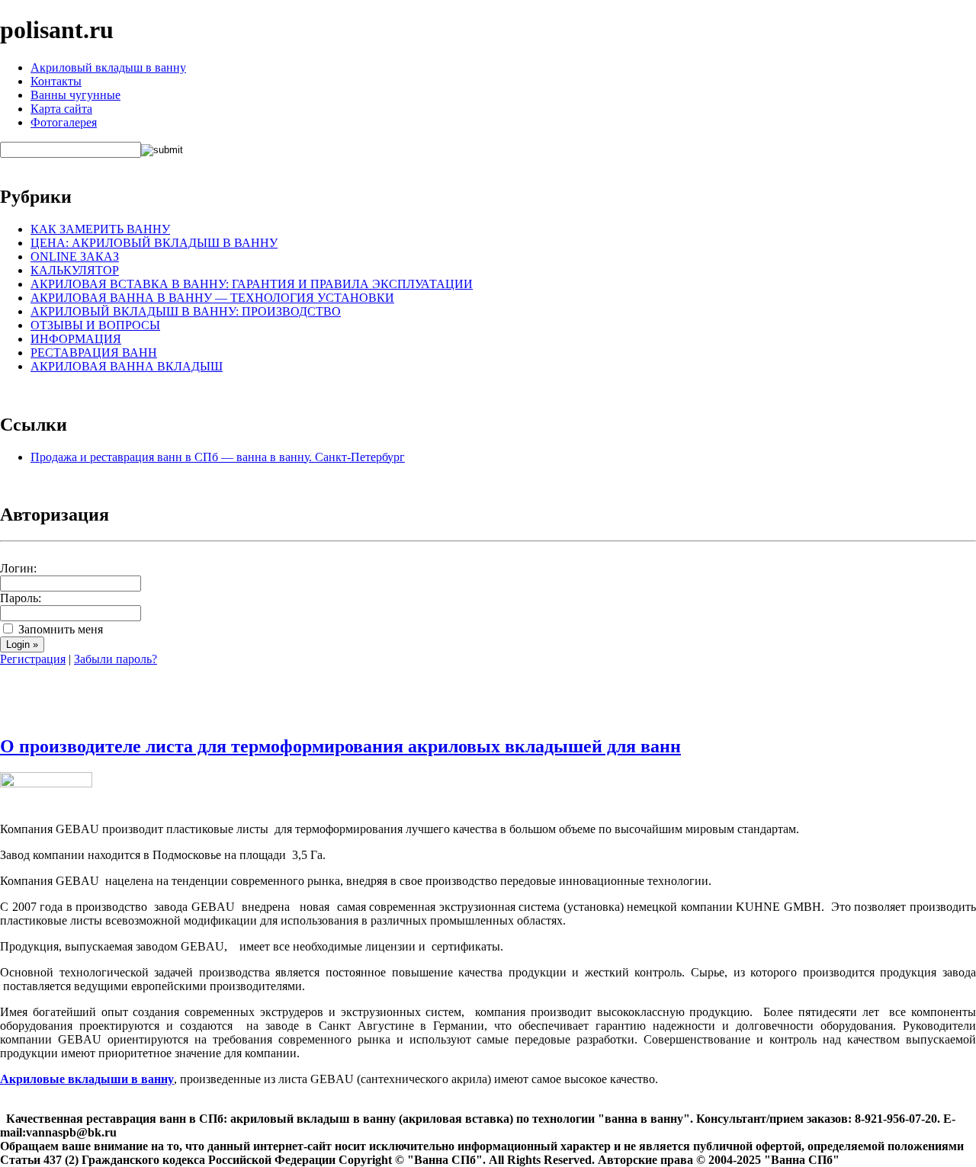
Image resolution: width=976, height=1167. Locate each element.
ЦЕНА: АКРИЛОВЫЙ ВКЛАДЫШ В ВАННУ (154, 242)
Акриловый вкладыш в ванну (108, 67)
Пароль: (20, 598)
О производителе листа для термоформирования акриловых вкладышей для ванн (340, 746)
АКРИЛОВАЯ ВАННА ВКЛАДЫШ (126, 366)
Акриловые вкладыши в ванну (87, 1078)
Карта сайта (61, 108)
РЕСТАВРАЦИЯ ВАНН (93, 352)
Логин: (18, 568)
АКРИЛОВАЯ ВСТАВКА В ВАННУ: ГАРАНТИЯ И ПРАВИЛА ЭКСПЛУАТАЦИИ (251, 283)
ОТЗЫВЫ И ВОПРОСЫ (95, 325)
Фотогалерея (63, 122)
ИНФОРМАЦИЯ (75, 338)
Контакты (56, 81)
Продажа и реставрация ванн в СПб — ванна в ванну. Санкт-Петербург (217, 456)
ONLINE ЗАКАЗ (74, 256)
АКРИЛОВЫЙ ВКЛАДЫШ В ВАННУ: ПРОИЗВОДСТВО (185, 311)
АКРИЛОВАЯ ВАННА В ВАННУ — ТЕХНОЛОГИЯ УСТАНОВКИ (212, 297)
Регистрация (33, 658)
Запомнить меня (59, 629)
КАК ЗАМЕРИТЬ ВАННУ (100, 229)
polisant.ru (57, 29)
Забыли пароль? (115, 658)
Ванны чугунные (75, 94)
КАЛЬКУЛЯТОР (74, 270)
